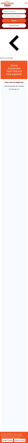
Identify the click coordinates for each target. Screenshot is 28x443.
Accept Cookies (7, 440)
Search (14, 21)
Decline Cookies (20, 440)
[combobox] (14, 11)
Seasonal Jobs (14, 25)
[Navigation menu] (26, 3)
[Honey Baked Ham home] (7, 4)
